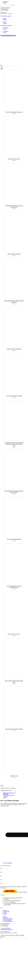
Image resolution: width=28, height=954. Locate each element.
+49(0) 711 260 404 (6, 16)
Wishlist (5, 19)
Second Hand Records (8, 35)
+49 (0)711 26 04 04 (5, 928)
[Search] (2, 69)
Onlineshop (5, 1)
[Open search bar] (1, 65)
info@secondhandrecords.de (7, 929)
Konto (4, 18)
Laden (4, 2)
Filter (2, 785)
